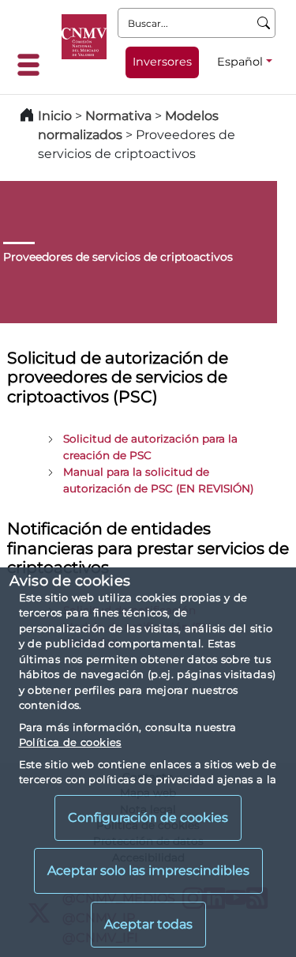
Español (240, 62)
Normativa (118, 115)
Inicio (55, 115)
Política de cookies (70, 742)
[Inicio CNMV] (84, 36)
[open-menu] (33, 65)
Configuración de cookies (148, 817)
